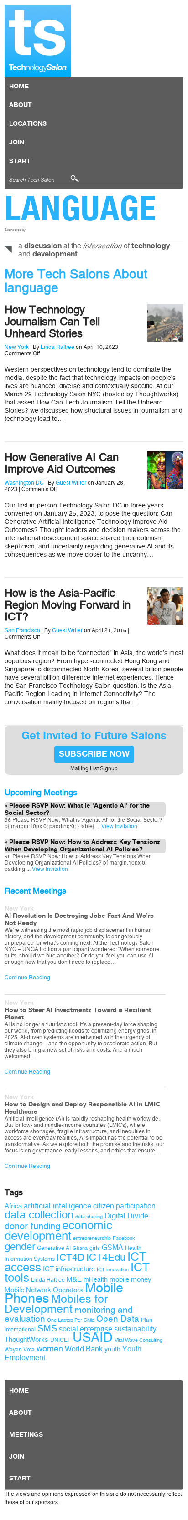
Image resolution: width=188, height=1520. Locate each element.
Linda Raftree (57, 347)
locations (28, 124)
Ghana (80, 1248)
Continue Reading (27, 977)
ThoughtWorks (26, 1340)
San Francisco (22, 630)
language (81, 208)
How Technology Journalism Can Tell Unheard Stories (52, 321)
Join (16, 142)
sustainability (135, 1329)
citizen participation (124, 1206)
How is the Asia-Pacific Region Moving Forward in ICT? (68, 605)
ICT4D (70, 1258)
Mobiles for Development (56, 1304)
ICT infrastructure (69, 1269)
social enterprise (85, 1329)
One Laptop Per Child (70, 1320)
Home (19, 86)
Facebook (124, 1238)
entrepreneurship (92, 1238)
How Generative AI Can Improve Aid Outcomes (62, 463)
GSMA (112, 1247)
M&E (74, 1279)
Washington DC (24, 483)
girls (94, 1248)
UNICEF (60, 1340)
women (50, 1349)
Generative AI (54, 1248)
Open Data (117, 1319)
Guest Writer (71, 483)
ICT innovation (113, 1270)
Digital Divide (126, 1216)
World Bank (84, 1349)
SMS (47, 1328)
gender (20, 1247)
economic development (58, 1230)
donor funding (32, 1226)
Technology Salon (38, 41)
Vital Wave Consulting (138, 1340)
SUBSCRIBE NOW (94, 754)
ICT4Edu (105, 1258)
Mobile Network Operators (44, 1290)
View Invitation (118, 826)
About (20, 105)
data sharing (89, 1217)
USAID (93, 1338)
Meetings (26, 1435)
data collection (39, 1214)
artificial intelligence (57, 1206)
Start (20, 161)
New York (17, 347)
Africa (13, 1206)
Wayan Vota (20, 1349)
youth (112, 1349)
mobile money (130, 1279)
